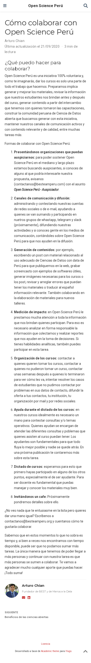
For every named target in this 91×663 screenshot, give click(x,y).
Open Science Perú (45, 6)
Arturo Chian (14, 41)
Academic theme (50, 651)
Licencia (45, 643)
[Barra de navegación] (5, 6)
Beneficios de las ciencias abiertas (26, 617)
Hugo (68, 651)
